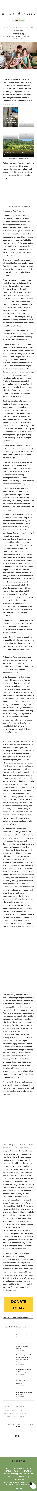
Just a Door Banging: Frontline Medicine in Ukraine (23, 1346)
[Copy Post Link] (32, 1424)
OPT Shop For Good (14, 1471)
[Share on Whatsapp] (30, 1424)
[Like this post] (19, 1424)
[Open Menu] (3, 14)
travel (17, 1413)
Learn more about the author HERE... (18, 1318)
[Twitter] (32, 14)
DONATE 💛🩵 (18, 20)
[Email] (34, 14)
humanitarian (8, 1406)
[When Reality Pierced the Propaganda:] (9, 1394)
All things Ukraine (17, 27)
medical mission (19, 1406)
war (14, 1417)
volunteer (7, 1417)
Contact (26, 1474)
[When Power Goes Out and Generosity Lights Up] (9, 1371)
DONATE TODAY (18, 1304)
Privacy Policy (18, 1479)
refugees (6, 1410)
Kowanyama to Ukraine (23, 1335)
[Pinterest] (29, 14)
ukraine (24, 1413)
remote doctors (17, 1410)
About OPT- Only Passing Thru (18, 1468)
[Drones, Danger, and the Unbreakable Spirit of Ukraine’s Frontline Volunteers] (9, 1359)
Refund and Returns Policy (18, 1476)
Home (6, 27)
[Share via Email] (19, 1426)
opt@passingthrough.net (12, 36)
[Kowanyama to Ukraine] (9, 1335)
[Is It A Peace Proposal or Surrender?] (9, 1383)
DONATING (26, 1471)
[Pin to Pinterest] (26, 1424)
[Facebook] (22, 14)
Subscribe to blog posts (12, 1474)
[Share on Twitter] (24, 1424)
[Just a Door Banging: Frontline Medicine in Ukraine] (9, 1347)
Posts (32, 1474)
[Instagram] (24, 14)
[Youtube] (27, 14)
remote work (8, 1413)
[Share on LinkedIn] (28, 1424)
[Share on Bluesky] (16, 1426)
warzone (21, 1417)
